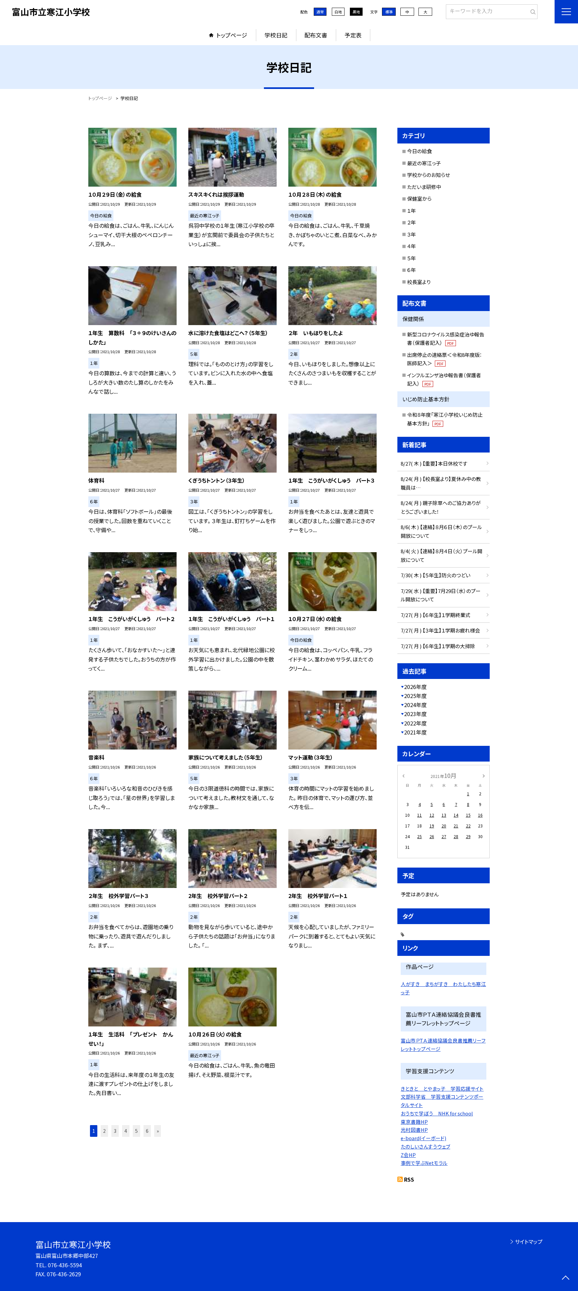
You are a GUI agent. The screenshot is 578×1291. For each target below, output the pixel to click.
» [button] (158, 1130)
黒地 (356, 11)
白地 (338, 11)
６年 (411, 269)
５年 (411, 258)
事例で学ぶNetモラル (424, 1162)
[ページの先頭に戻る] (565, 1278)
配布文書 (315, 35)
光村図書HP (414, 1129)
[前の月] (403, 775)
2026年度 (415, 687)
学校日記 (276, 35)
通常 (320, 11)
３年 (411, 234)
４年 (411, 246)
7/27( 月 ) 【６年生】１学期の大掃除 (438, 646)
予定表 (353, 35)
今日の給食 (419, 151)
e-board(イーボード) (423, 1137)
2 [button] (104, 1130)
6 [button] (147, 1130)
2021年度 (415, 732)
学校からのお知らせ (428, 174)
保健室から (419, 198)
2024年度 (415, 705)
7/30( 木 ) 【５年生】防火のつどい (435, 575)
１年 (411, 210)
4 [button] (125, 1130)
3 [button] (115, 1130)
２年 (411, 222)
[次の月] (484, 775)
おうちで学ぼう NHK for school (437, 1113)
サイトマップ (529, 1241)
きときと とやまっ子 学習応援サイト (442, 1088)
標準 (389, 11)
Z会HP (408, 1154)
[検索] (532, 10)
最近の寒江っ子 (424, 163)
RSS (409, 1179)
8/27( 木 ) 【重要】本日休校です (434, 463)
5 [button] (136, 1130)
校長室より (418, 281)
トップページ (231, 35)
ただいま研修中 (424, 186)
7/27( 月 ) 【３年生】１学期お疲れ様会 (440, 630)
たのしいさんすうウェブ (425, 1146)
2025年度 (415, 696)
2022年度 (415, 723)
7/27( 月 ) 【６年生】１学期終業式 (435, 614)
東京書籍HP (414, 1121)
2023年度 (415, 714)
